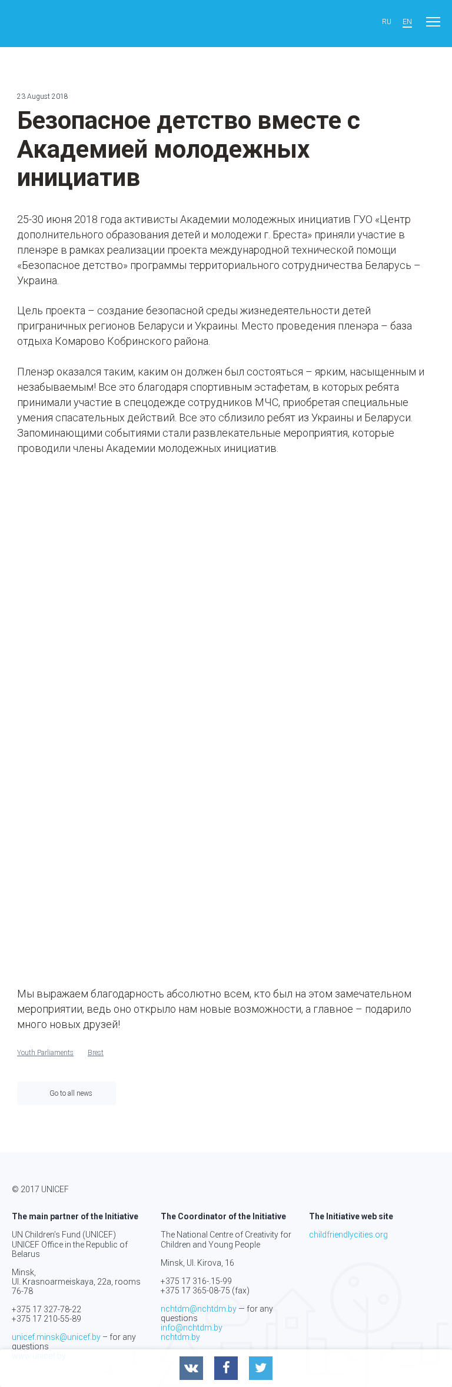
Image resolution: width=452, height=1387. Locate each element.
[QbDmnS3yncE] (368, 711)
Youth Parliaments (45, 1053)
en (407, 22)
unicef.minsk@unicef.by (56, 1337)
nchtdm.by (180, 1337)
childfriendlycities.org (348, 1234)
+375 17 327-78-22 (46, 1309)
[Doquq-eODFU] (225, 568)
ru (386, 22)
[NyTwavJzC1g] (225, 711)
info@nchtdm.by (191, 1327)
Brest (96, 1053)
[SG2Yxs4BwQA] (225, 854)
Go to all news (70, 1093)
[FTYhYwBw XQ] (82, 711)
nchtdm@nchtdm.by (199, 1308)
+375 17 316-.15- (191, 1281)
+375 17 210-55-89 (46, 1318)
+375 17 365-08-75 (195, 1290)
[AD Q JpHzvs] (82, 568)
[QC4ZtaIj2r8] (82, 854)
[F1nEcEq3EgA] (368, 568)
